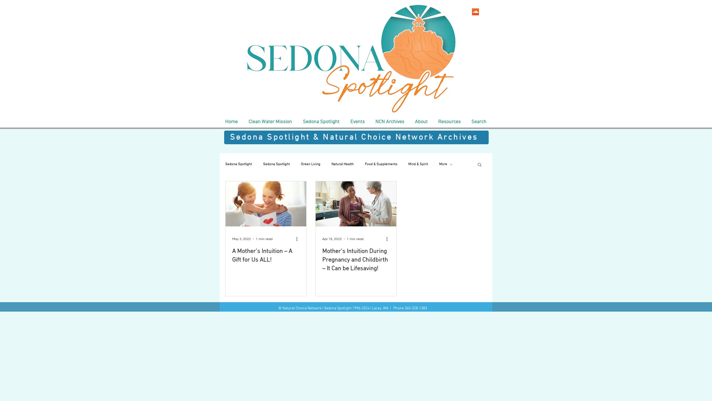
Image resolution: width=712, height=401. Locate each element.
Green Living (310, 164)
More (443, 164)
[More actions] (298, 239)
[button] (270, 122)
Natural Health (343, 164)
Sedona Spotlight (238, 164)
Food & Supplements (381, 164)
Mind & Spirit (418, 164)
